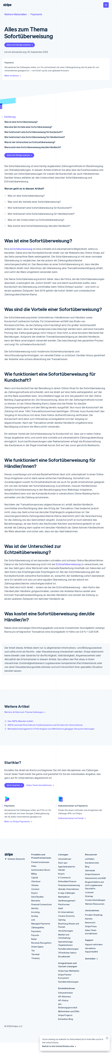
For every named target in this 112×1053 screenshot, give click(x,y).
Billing (34, 873)
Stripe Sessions (92, 874)
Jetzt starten (13, 785)
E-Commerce (64, 877)
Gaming (61, 919)
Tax (33, 950)
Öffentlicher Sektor (67, 952)
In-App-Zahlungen (66, 892)
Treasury (35, 958)
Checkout (36, 881)
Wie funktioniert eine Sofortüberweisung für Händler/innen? (34, 137)
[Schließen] (107, 1038)
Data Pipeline (37, 896)
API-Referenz (64, 996)
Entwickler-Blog (65, 1019)
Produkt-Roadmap (94, 914)
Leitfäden (89, 858)
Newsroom (90, 922)
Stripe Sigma (37, 946)
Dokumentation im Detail (71, 818)
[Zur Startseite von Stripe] (8, 854)
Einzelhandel (64, 956)
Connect (35, 889)
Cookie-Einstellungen (95, 900)
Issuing (34, 916)
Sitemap (89, 896)
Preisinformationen (40, 862)
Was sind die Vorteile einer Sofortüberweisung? (28, 126)
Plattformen (64, 904)
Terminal (35, 954)
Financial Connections (41, 904)
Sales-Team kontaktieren (39, 785)
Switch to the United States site (58, 1046)
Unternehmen (64, 858)
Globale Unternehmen (68, 889)
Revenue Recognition (41, 942)
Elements (35, 900)
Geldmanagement (66, 900)
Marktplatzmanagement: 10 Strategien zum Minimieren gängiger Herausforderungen (51, 728)
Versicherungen (65, 930)
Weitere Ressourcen (94, 903)
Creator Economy (66, 916)
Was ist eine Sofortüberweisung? (21, 121)
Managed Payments (40, 923)
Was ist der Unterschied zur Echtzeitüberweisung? (29, 142)
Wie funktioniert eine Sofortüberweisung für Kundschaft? (33, 132)
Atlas (33, 866)
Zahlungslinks (37, 927)
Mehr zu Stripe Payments (17, 821)
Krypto (34, 892)
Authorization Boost (40, 869)
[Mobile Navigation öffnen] (106, 5)
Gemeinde (90, 870)
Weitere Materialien (15, 14)
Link (33, 919)
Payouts (35, 935)
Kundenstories (92, 862)
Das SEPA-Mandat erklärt (20, 721)
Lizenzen (89, 892)
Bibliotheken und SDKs (68, 1011)
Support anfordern (94, 944)
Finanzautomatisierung (69, 885)
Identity (35, 908)
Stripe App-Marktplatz (68, 970)
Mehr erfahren (12, 75)
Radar (34, 939)
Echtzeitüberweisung (68, 564)
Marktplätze (64, 896)
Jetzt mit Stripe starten (19, 44)
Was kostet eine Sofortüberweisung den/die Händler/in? (32, 147)
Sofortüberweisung (21, 248)
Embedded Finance (67, 881)
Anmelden (90, 958)
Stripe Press (91, 926)
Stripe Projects (65, 1015)
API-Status (63, 1000)
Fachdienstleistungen (68, 948)
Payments (36, 14)
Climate (35, 885)
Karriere (89, 918)
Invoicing (35, 912)
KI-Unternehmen (66, 912)
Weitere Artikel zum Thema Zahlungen (23, 712)
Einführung (10, 116)
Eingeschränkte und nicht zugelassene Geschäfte (94, 885)
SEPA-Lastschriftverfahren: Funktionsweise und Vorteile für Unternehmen (45, 725)
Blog (87, 866)
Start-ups (62, 862)
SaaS (60, 908)
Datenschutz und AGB (95, 878)
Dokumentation (65, 992)
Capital (34, 877)
